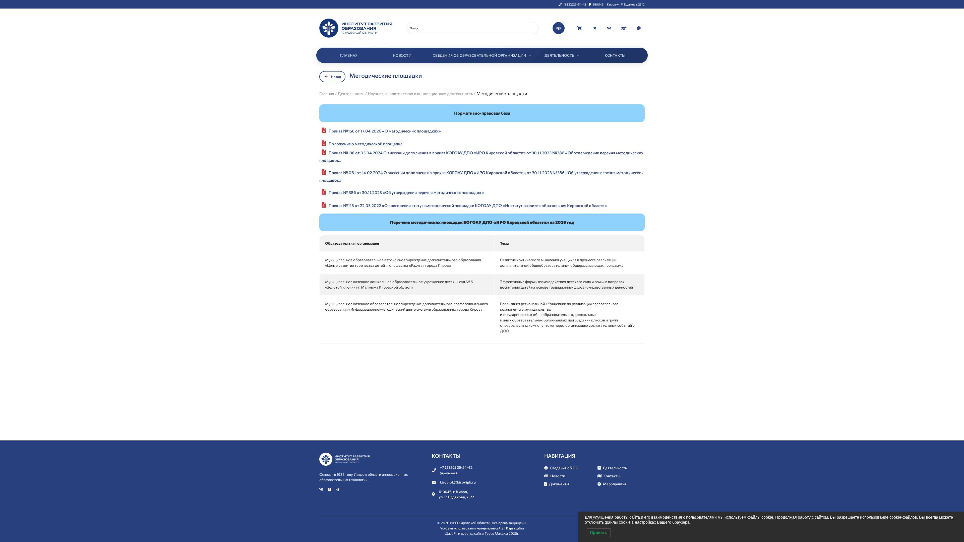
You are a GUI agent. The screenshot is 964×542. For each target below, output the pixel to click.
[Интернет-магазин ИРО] (579, 27)
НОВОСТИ (402, 55)
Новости (557, 475)
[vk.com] (609, 27)
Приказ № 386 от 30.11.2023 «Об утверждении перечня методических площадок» (406, 192)
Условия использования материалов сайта (472, 528)
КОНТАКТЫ (615, 55)
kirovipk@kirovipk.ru (458, 482)
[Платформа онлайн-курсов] (624, 27)
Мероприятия (615, 484)
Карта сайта (515, 528)
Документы (559, 484)
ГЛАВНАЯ (348, 55)
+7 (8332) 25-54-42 (456, 470)
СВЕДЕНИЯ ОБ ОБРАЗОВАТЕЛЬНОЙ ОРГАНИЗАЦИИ (479, 55)
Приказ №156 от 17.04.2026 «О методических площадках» (385, 130)
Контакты (612, 475)
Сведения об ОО (564, 467)
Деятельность (615, 467)
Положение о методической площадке (365, 143)
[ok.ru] (330, 489)
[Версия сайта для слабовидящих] (559, 27)
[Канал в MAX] (639, 27)
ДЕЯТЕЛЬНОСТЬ (559, 55)
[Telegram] (337, 489)
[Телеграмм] (594, 27)
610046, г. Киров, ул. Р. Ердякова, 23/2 (456, 494)
